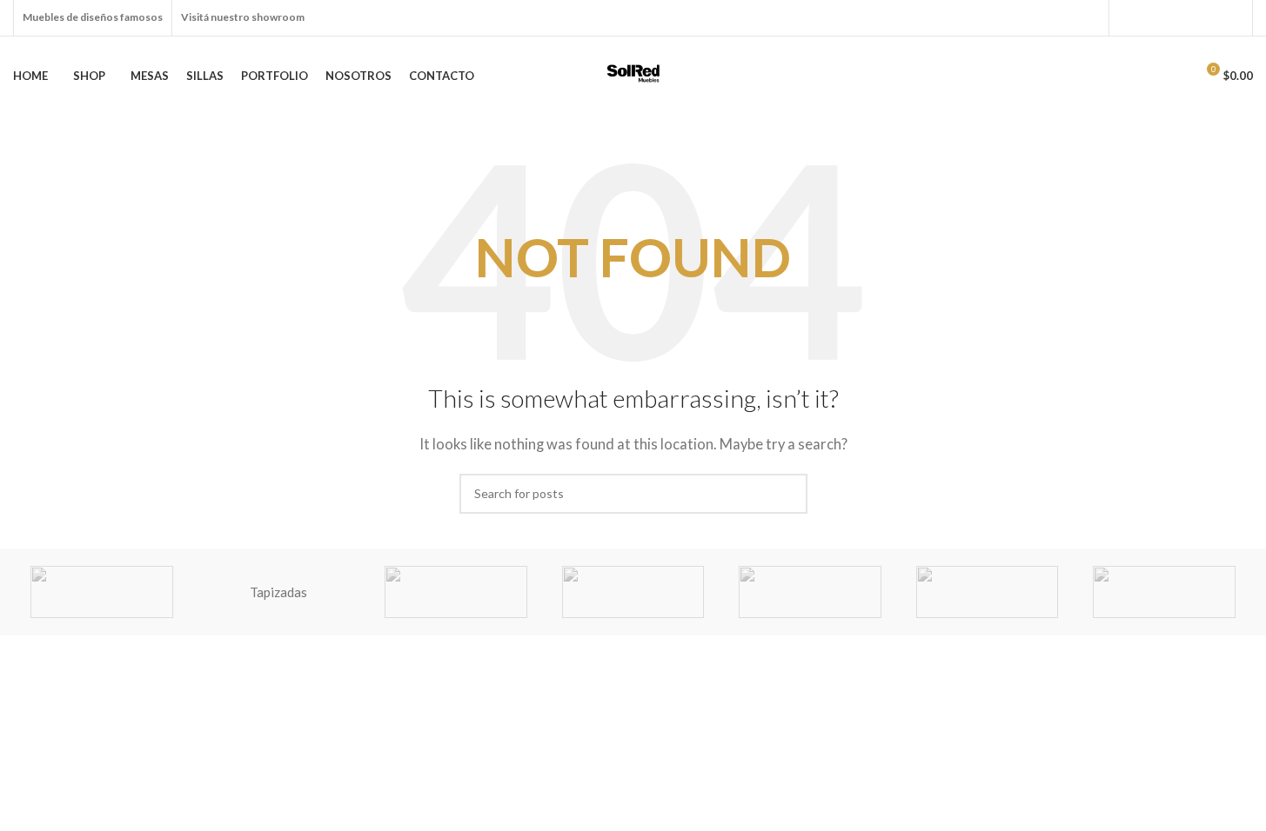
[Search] (1142, 75)
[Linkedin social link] (1232, 18)
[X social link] (1149, 18)
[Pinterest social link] (1212, 18)
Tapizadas (278, 592)
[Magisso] (456, 591)
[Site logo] (633, 74)
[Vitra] (102, 591)
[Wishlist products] (1173, 75)
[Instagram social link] (1170, 18)
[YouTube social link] (1191, 18)
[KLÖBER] (810, 591)
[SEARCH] (787, 494)
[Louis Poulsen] (633, 591)
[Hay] (1164, 591)
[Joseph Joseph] (987, 591)
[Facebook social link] (1128, 18)
